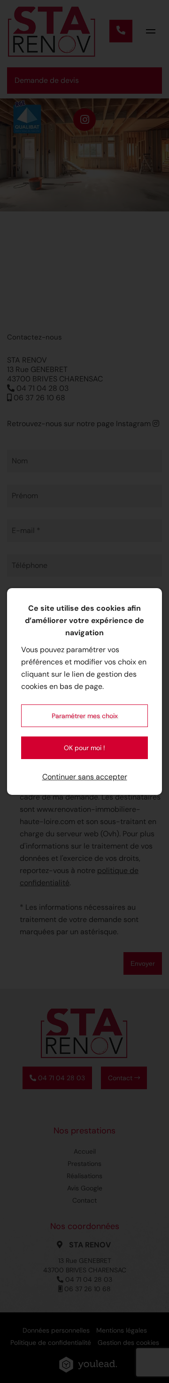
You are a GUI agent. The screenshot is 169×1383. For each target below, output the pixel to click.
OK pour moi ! (84, 748)
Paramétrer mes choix (85, 716)
